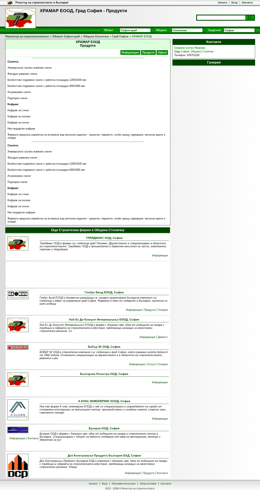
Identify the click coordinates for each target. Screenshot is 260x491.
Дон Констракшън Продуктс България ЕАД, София (104, 455)
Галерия (163, 309)
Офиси (162, 52)
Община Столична (202, 51)
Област (108, 30)
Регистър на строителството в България (41, 2)
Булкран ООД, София (104, 428)
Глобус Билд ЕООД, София (104, 292)
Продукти (148, 52)
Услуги (151, 364)
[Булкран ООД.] (17, 430)
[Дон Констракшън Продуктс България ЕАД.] (17, 467)
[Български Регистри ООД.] (17, 379)
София (185, 51)
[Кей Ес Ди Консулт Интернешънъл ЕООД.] (17, 325)
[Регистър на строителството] (20, 18)
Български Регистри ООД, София (104, 374)
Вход (234, 2)
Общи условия (148, 483)
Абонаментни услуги (123, 483)
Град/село (214, 30)
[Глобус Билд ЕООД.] (17, 295)
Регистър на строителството (138, 488)
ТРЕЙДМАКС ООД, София (104, 238)
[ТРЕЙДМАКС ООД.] (17, 243)
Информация (130, 52)
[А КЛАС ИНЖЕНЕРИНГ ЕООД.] (17, 410)
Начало (222, 2)
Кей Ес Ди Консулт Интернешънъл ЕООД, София (104, 319)
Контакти (247, 2)
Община (161, 30)
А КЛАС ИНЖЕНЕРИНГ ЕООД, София (104, 401)
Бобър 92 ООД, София (104, 346)
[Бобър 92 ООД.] (17, 347)
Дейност (163, 337)
